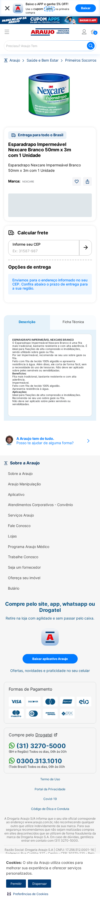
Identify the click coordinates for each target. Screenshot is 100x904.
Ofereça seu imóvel (24, 578)
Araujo (14, 60)
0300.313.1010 (38, 761)
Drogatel (43, 735)
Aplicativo (16, 495)
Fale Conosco (19, 526)
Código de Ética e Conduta (50, 809)
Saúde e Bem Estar (42, 60)
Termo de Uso (50, 779)
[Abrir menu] (7, 32)
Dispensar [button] (39, 884)
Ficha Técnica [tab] (73, 322)
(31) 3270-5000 (40, 746)
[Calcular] (85, 248)
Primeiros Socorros (80, 60)
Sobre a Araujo (20, 474)
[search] (50, 45)
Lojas (12, 536)
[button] (27, 894)
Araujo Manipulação (24, 484)
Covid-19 (50, 799)
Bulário (13, 588)
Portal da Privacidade (50, 789)
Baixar (86, 8)
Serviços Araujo (21, 515)
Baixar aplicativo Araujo (50, 659)
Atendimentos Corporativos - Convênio (40, 505)
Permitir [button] (16, 884)
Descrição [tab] (27, 322)
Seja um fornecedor (24, 567)
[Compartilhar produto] (87, 181)
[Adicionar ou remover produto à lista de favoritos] (76, 181)
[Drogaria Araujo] (50, 32)
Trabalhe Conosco (23, 557)
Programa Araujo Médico (28, 547)
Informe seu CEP (27, 244)
